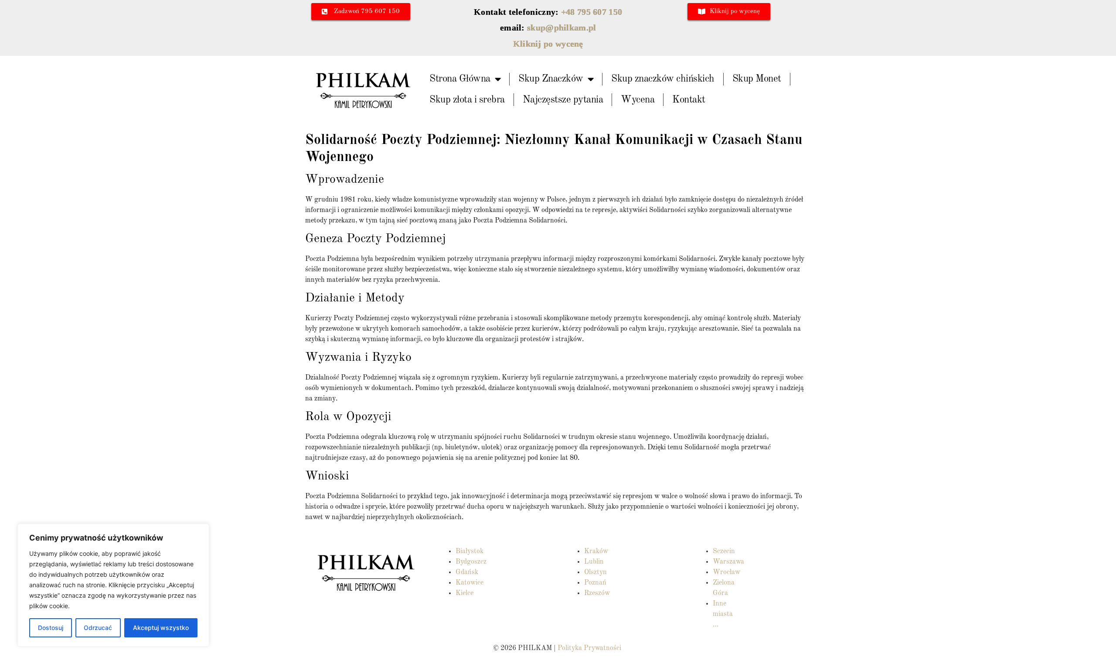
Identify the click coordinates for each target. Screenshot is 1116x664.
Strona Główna (459, 79)
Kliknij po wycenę (548, 43)
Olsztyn (595, 572)
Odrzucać (98, 627)
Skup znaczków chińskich (663, 79)
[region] (113, 585)
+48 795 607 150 (592, 12)
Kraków (596, 551)
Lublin (594, 561)
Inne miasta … (723, 614)
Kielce (464, 593)
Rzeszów (597, 593)
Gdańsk (467, 572)
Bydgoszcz (471, 561)
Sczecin (724, 551)
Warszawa (728, 561)
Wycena (637, 100)
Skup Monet (756, 79)
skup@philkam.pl (561, 27)
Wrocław (726, 572)
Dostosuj (50, 627)
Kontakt (688, 100)
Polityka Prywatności (590, 648)
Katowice (469, 582)
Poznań (595, 582)
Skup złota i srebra (467, 100)
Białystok (469, 551)
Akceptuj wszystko (161, 627)
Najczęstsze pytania (563, 100)
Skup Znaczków (550, 79)
